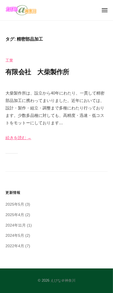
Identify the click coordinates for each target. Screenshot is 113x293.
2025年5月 (14, 204)
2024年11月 (15, 225)
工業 (9, 60)
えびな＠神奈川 (62, 280)
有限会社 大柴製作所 (37, 72)
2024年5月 (14, 235)
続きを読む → (18, 137)
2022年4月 (14, 246)
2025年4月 (14, 215)
